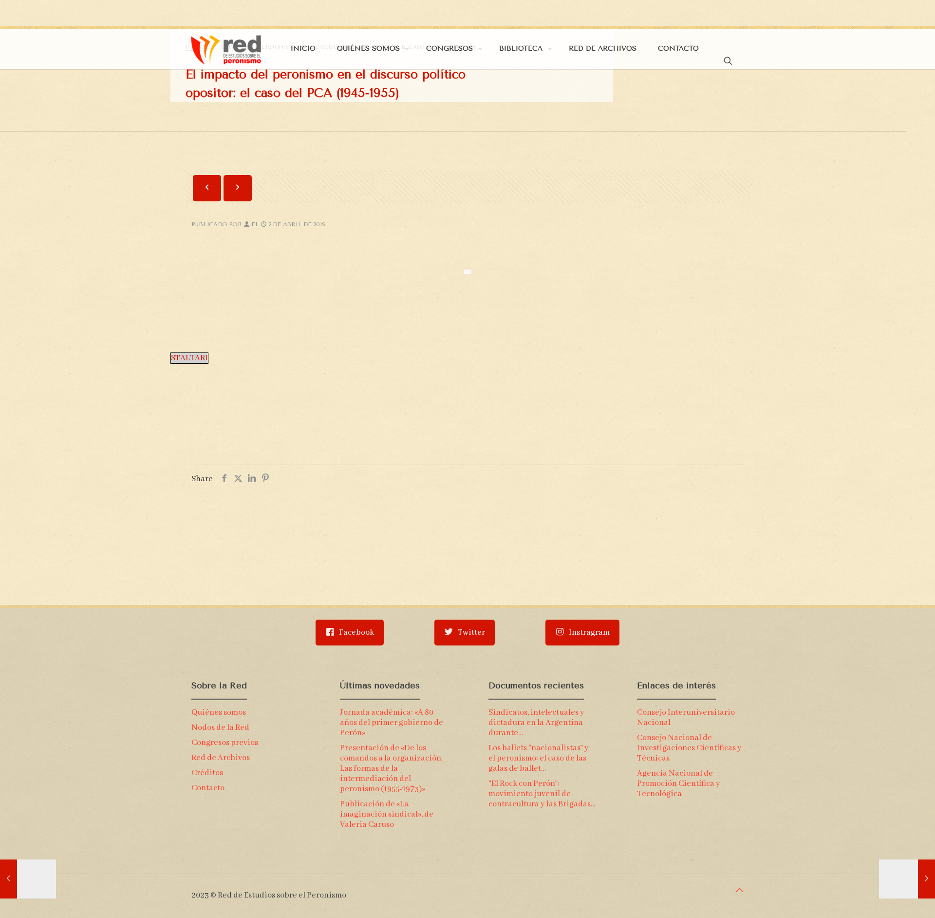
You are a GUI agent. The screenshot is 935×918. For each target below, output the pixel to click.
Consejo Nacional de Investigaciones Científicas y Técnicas (689, 748)
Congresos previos (224, 743)
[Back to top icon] (739, 891)
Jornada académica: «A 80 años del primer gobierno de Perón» (391, 722)
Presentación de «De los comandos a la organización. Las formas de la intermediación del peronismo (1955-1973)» (391, 768)
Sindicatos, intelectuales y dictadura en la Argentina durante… (536, 722)
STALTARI (189, 358)
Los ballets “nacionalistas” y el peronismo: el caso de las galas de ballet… (538, 758)
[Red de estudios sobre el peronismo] (226, 48)
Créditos (207, 773)
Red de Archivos (220, 758)
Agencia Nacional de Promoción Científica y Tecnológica (678, 783)
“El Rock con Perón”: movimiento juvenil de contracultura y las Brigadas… (542, 794)
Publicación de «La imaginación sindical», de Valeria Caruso (386, 814)
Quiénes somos (218, 712)
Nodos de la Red (220, 728)
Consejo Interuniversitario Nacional (686, 717)
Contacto (207, 788)
